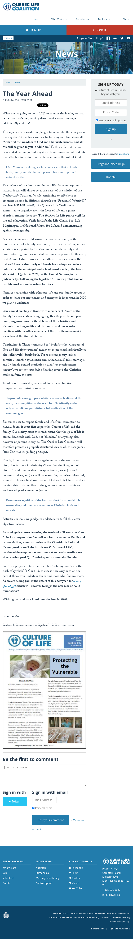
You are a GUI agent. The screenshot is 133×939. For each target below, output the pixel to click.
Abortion (41, 867)
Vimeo (75, 883)
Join (5, 872)
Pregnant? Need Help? (90, 38)
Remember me (43, 808)
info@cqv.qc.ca (111, 894)
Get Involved (104, 19)
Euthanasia (42, 872)
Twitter (16, 801)
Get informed (83, 19)
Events (6, 883)
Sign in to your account (120, 928)
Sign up (35, 30)
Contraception (44, 883)
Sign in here (123, 153)
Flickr (75, 872)
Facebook (77, 867)
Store (126, 19)
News (36, 19)
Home (7, 82)
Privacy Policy (97, 928)
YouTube (77, 888)
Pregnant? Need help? (111, 164)
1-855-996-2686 (111, 889)
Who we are (9, 867)
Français (8, 37)
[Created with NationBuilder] (6, 915)
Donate (101, 30)
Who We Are (57, 19)
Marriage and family (47, 878)
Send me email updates (112, 120)
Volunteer (8, 878)
